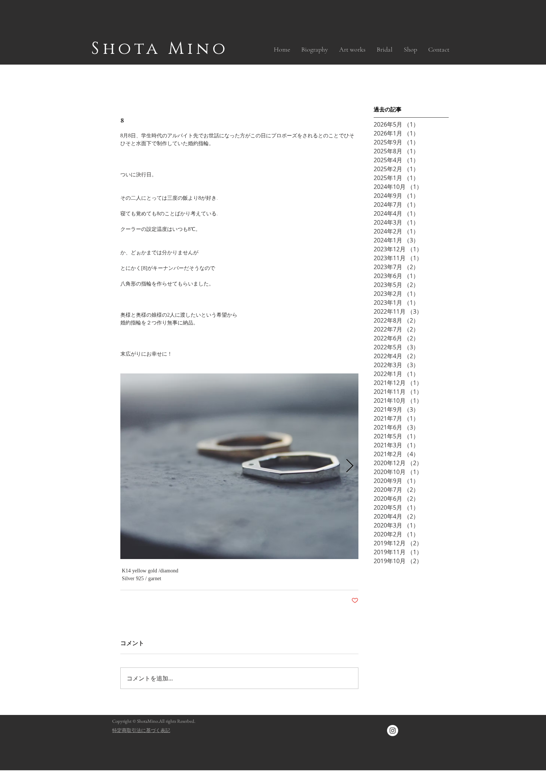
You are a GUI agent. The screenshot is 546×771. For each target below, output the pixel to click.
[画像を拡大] (239, 466)
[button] (352, 49)
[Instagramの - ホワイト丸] (392, 730)
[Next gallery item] (349, 466)
